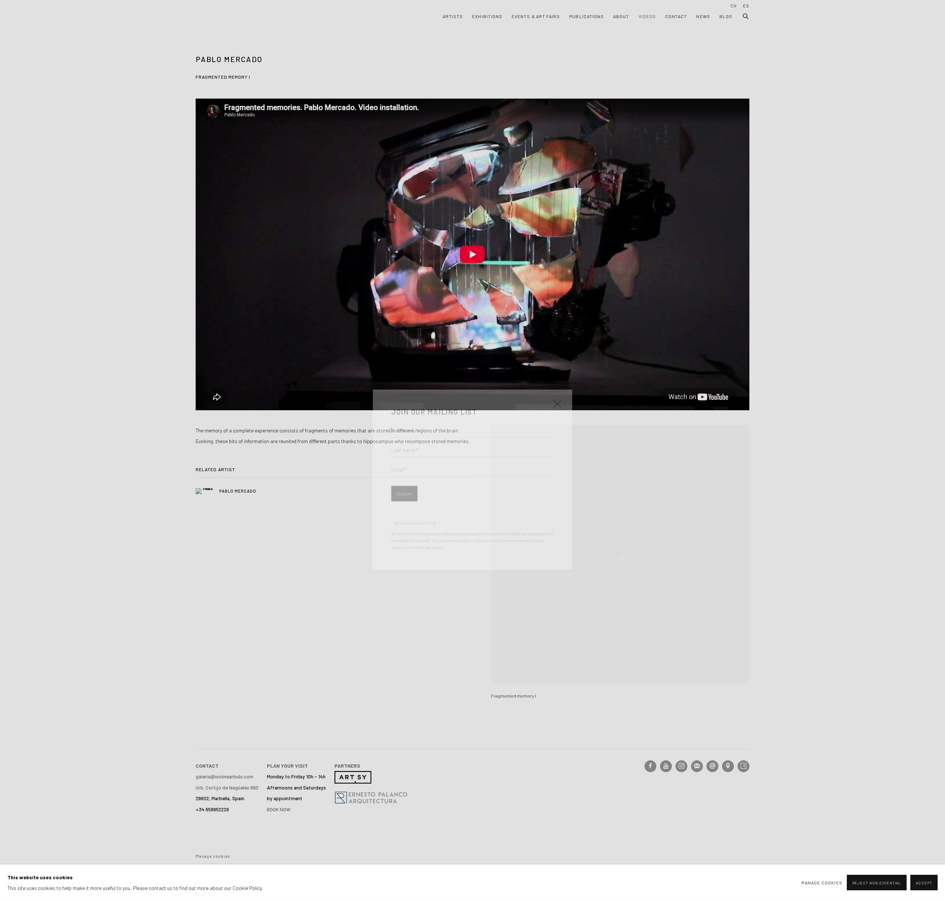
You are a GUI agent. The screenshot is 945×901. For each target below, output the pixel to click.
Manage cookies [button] (821, 882)
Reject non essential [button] (876, 883)
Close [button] (555, 376)
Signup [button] (404, 465)
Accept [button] (924, 883)
